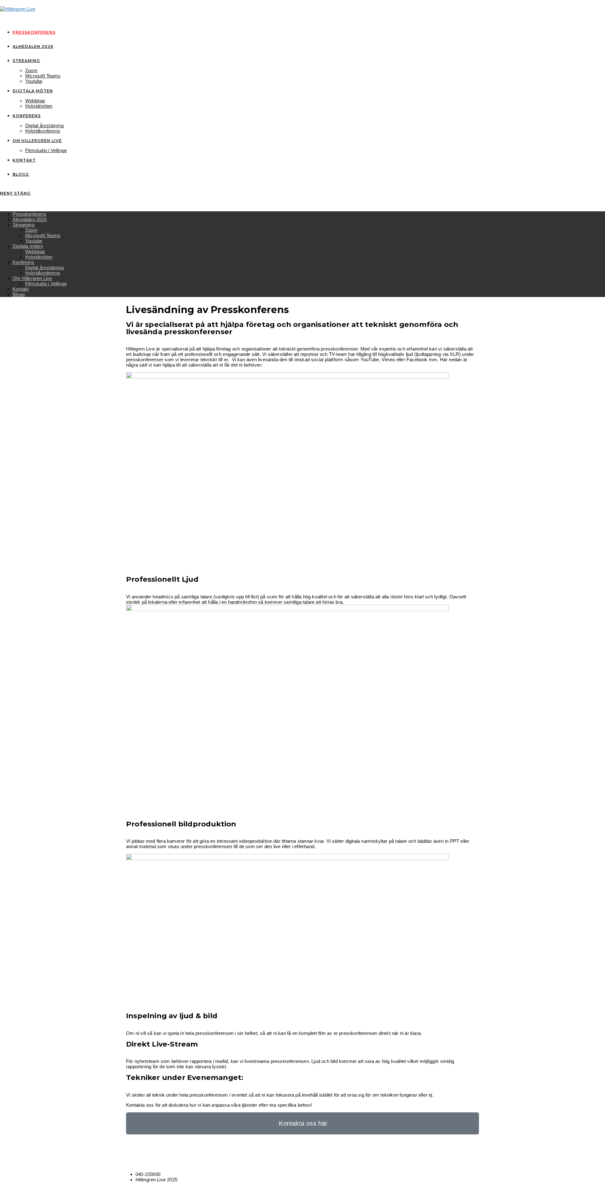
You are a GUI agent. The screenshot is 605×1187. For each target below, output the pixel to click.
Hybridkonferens (42, 273)
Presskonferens (29, 214)
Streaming (23, 224)
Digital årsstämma (44, 267)
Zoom (31, 230)
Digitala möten (28, 246)
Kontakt (21, 289)
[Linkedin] (148, 1158)
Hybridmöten (38, 257)
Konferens (23, 262)
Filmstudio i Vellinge (46, 283)
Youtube (33, 240)
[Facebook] (131, 1158)
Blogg (19, 294)
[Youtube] (165, 1158)
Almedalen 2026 (30, 219)
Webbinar (35, 251)
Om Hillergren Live (32, 278)
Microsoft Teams (42, 235)
